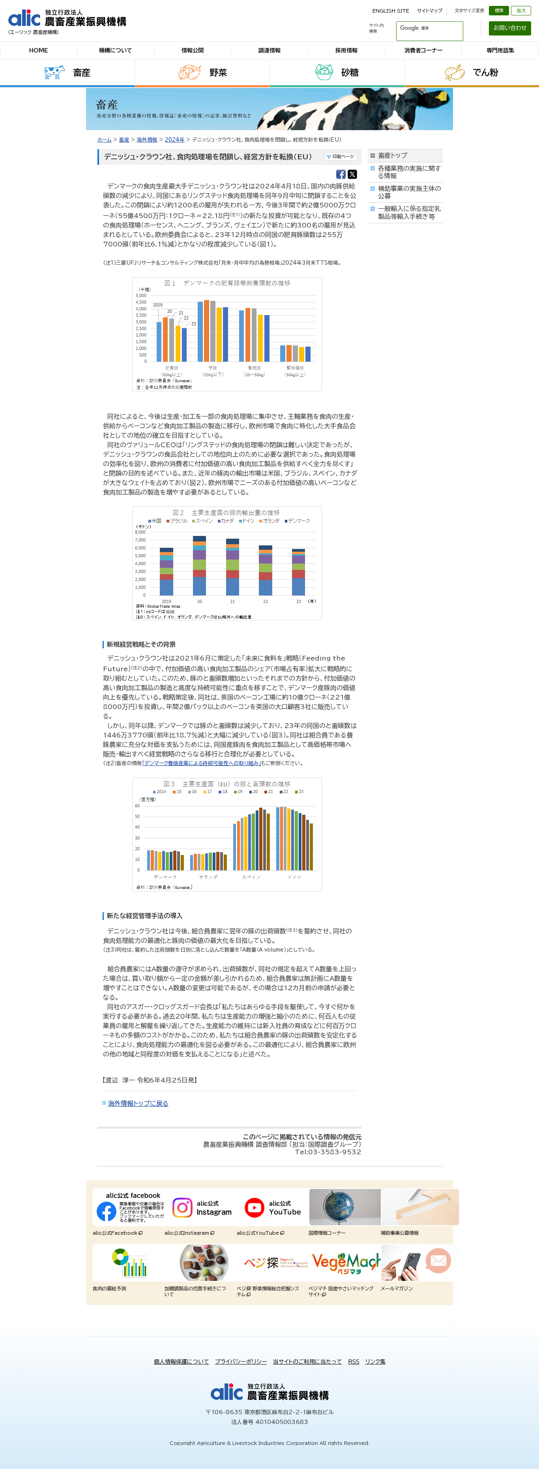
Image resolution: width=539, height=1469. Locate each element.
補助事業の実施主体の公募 (409, 192)
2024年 (175, 139)
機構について (115, 50)
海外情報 (147, 139)
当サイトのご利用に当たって (307, 1361)
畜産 (81, 72)
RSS (353, 1361)
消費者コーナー (423, 50)
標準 (499, 10)
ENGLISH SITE (390, 10)
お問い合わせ (510, 28)
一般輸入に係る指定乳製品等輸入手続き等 (409, 212)
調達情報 (269, 50)
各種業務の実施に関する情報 (409, 172)
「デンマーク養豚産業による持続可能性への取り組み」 (201, 763)
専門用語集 (500, 50)
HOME (38, 50)
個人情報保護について (181, 1361)
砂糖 (350, 72)
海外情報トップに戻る (138, 1103)
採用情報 (346, 50)
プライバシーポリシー (241, 1361)
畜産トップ (392, 155)
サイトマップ (429, 10)
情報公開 (193, 50)
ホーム (104, 139)
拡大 (521, 10)
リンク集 (375, 1361)
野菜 (218, 72)
